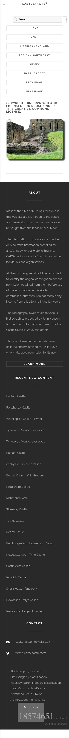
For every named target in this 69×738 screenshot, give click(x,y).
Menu (35, 37)
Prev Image (34, 82)
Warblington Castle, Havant (24, 419)
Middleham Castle (18, 486)
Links (41, 699)
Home (35, 28)
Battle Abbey (34, 73)
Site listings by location (25, 671)
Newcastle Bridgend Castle (24, 611)
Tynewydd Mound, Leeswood (25, 430)
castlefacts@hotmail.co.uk (32, 641)
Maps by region (20, 682)
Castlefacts (34, 3)
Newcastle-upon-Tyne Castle (25, 554)
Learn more (34, 364)
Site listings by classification (28, 677)
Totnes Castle (15, 520)
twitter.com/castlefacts (30, 653)
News (38, 694)
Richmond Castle (17, 498)
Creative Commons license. (27, 110)
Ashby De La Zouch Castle (23, 464)
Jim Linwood (37, 103)
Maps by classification (46, 682)
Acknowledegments (23, 699)
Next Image (34, 91)
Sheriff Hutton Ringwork (21, 588)
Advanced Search (22, 694)
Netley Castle (15, 532)
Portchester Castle (18, 407)
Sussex (34, 64)
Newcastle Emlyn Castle (22, 600)
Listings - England (34, 46)
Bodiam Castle (15, 396)
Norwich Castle (16, 577)
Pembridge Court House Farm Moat (29, 543)
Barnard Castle (15, 453)
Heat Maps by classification (28, 688)
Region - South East (34, 55)
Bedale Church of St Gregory (25, 475)
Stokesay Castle (16, 509)
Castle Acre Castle (18, 566)
